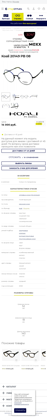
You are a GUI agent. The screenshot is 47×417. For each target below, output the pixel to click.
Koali (20, 208)
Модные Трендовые (26, 236)
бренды (26, 208)
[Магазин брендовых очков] (13, 9)
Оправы (17, 19)
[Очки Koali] (23, 115)
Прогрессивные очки (27, 239)
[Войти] (33, 8)
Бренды (6, 19)
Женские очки (24, 204)
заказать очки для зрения (23, 168)
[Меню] (2, 8)
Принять (20, 410)
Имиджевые (23, 230)
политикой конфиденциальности (21, 403)
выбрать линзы (23, 163)
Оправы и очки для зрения (29, 195)
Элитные (22, 233)
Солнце (29, 19)
